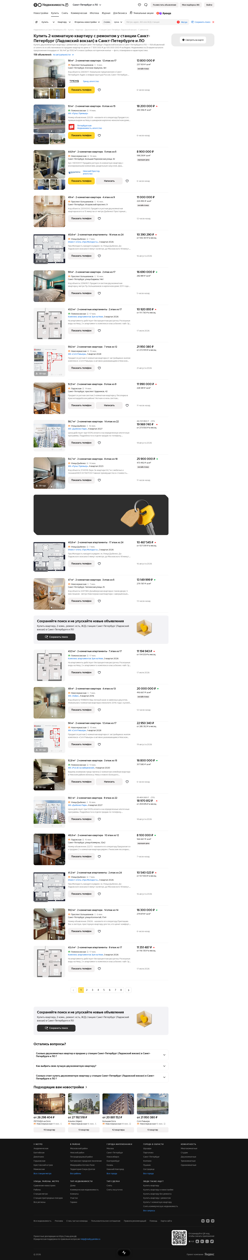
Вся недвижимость (42, 1221)
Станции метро (41, 1194)
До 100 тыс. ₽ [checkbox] (103, 519)
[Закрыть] (213, 22)
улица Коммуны (92, 842)
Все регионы (39, 1202)
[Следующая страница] (128, 990)
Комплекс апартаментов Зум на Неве (85, 317)
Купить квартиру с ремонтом (157, 1198)
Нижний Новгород (115, 1169)
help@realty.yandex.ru (90, 1239)
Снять (109, 1185)
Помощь (153, 1221)
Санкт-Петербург (76, 68)
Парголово (148, 1152)
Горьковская (39, 1161)
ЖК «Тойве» (73, 696)
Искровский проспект (95, 204)
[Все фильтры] (36, 22)
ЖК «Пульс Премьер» (78, 113)
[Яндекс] (209, 1254)
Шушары (147, 1148)
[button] (145, 4)
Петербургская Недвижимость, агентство (89, 126)
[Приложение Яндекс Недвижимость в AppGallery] (207, 1241)
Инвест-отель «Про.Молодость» (83, 242)
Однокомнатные (188, 1165)
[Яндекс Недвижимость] (51, 5)
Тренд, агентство (91, 81)
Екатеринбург (113, 1161)
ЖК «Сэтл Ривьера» (77, 354)
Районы (37, 1190)
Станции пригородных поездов (48, 1198)
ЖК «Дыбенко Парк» (77, 429)
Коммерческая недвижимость (84, 1190)
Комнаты (74, 1194)
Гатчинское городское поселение (86, 1161)
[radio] (87, 990)
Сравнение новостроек (44, 1185)
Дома (72, 1185)
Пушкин (147, 1165)
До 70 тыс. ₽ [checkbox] (84, 519)
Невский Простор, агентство (91, 172)
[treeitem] (42, 13)
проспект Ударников (94, 391)
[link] (209, 4)
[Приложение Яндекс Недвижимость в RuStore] (212, 1241)
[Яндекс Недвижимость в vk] (203, 1221)
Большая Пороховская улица (98, 159)
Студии (184, 1152)
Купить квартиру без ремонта (157, 1194)
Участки (74, 1198)
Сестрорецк (148, 1169)
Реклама (59, 1221)
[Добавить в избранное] (99, 90)
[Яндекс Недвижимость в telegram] (212, 1221)
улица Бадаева (92, 279)
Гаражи (73, 1202)
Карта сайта (166, 1221)
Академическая (41, 1148)
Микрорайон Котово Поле (82, 1165)
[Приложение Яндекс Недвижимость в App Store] (197, 1241)
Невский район (77, 1152)
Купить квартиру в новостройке (158, 1190)
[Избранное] (139, 4)
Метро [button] (184, 22)
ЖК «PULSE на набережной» (81, 768)
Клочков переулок (93, 68)
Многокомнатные (189, 1148)
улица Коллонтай (93, 917)
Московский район (79, 1148)
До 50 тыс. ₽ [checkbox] (65, 519)
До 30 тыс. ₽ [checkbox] (46, 519)
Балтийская (39, 1152)
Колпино (147, 1161)
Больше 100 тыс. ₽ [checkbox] (49, 527)
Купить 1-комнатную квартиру (157, 1202)
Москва (110, 1148)
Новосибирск (113, 1157)
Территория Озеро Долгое (82, 1169)
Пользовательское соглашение (105, 1221)
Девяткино (39, 1157)
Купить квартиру (151, 1185)
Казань (110, 1165)
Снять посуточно (115, 1190)
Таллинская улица (93, 587)
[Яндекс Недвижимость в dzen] (208, 1221)
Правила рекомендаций (135, 1221)
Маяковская (39, 1169)
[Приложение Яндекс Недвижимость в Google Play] (202, 1241)
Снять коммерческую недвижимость (160, 1206)
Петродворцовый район (81, 1157)
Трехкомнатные (188, 1161)
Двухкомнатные (188, 1157)
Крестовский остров (43, 1165)
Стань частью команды (77, 1221)
